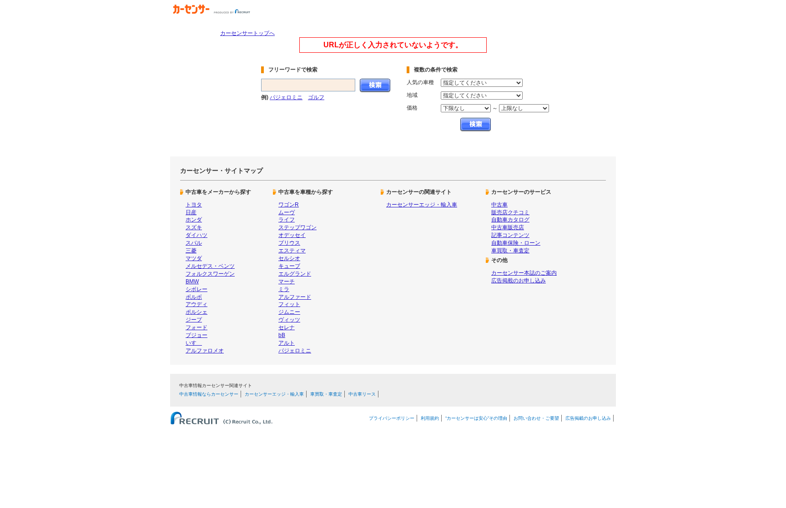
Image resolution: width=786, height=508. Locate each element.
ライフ (286, 219)
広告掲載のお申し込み (518, 280)
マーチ (286, 281)
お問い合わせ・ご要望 (536, 418)
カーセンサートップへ (247, 33)
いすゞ (194, 343)
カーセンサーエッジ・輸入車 (421, 204)
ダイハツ (196, 235)
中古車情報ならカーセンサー (208, 394)
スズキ (194, 227)
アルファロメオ (205, 350)
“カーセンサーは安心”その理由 (476, 418)
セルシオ (289, 258)
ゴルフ (316, 97)
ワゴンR (288, 204)
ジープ (194, 320)
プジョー (196, 335)
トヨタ (194, 204)
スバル (194, 243)
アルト (286, 343)
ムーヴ (286, 212)
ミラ (283, 289)
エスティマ (292, 250)
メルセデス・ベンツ (210, 266)
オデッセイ (292, 235)
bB (281, 335)
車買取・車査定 (510, 250)
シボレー (196, 289)
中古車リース (362, 394)
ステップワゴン (297, 227)
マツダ (194, 258)
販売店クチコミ (510, 212)
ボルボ (194, 297)
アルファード (294, 297)
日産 (191, 212)
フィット (289, 304)
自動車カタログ (510, 219)
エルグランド (294, 274)
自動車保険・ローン (515, 243)
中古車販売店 (507, 227)
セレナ (286, 327)
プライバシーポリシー (391, 418)
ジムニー (289, 312)
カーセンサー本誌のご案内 (524, 273)
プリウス (289, 243)
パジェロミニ (286, 97)
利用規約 (430, 418)
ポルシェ (196, 312)
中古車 (499, 204)
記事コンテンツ (510, 235)
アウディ (196, 304)
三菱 (191, 250)
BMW (192, 281)
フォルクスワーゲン (210, 274)
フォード (196, 327)
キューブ (289, 266)
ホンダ (194, 219)
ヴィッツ (289, 320)
